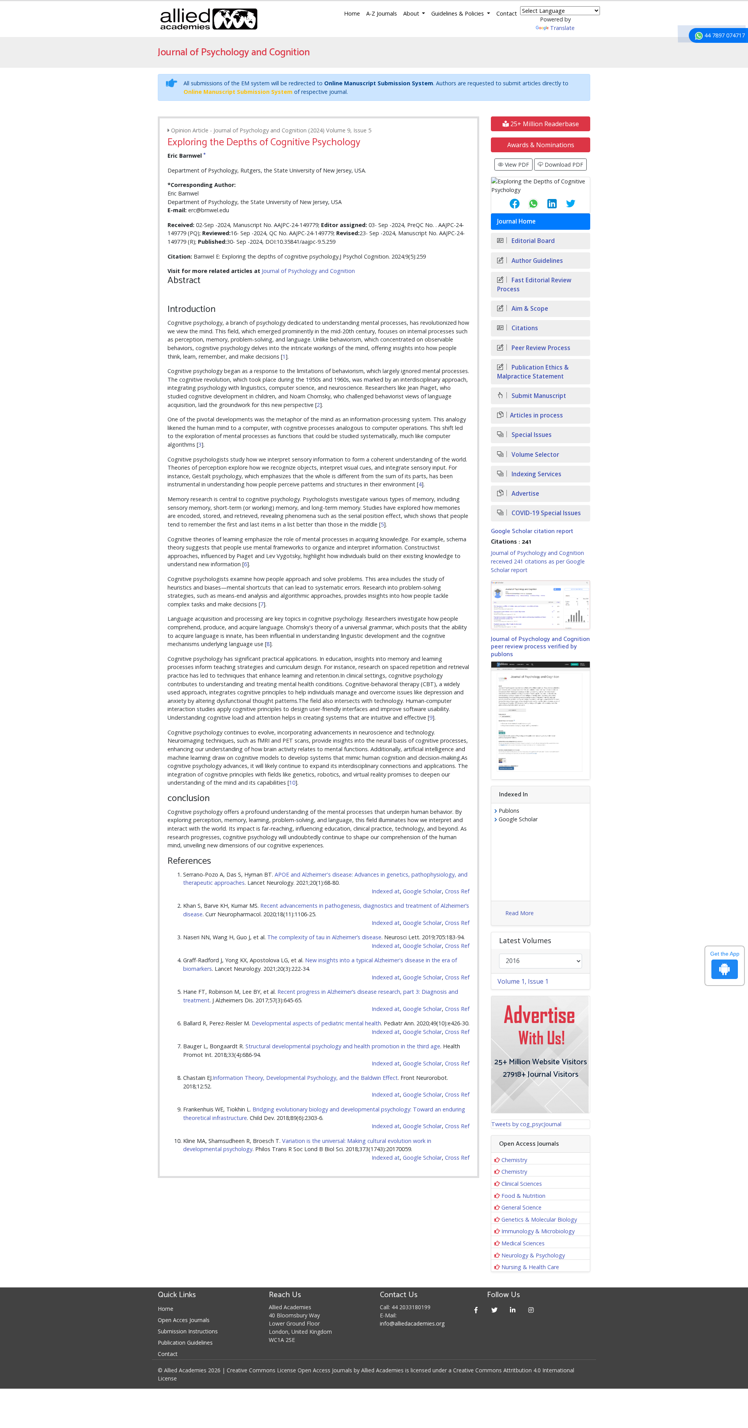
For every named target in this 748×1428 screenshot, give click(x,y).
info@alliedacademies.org (412, 1323)
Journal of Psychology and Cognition (308, 271)
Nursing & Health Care (530, 1267)
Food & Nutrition (523, 1195)
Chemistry (514, 1160)
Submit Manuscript (538, 396)
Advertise (524, 493)
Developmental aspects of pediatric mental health (316, 1023)
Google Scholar (422, 891)
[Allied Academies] (209, 19)
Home (352, 13)
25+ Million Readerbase (544, 124)
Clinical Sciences (521, 1183)
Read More (519, 913)
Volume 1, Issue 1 (523, 981)
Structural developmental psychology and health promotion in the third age (342, 1046)
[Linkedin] (513, 1310)
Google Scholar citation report (532, 531)
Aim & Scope (529, 309)
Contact (506, 13)
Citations (524, 328)
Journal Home (516, 221)
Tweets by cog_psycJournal (526, 1124)
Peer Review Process (540, 348)
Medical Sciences (523, 1243)
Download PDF (563, 164)
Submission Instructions (188, 1331)
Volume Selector (534, 455)
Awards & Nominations (540, 145)
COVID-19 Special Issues (545, 513)
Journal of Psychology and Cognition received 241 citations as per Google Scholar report (538, 561)
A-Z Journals (381, 13)
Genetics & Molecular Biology (539, 1219)
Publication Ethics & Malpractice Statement (533, 371)
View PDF (516, 164)
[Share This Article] (508, 203)
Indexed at (386, 891)
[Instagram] (531, 1310)
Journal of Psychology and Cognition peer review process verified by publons (540, 646)
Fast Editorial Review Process (534, 284)
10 (292, 782)
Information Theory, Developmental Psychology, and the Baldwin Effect (305, 1077)
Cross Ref (457, 891)
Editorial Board (532, 241)
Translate (562, 28)
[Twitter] (494, 1310)
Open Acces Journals (184, 1320)
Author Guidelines (536, 261)
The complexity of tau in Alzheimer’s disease (324, 937)
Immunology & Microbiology (538, 1231)
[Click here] (540, 605)
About (412, 13)
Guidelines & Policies (458, 13)
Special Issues (531, 435)
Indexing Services (535, 474)
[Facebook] (476, 1310)
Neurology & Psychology (533, 1255)
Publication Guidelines (185, 1342)
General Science (521, 1207)
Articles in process (536, 415)
